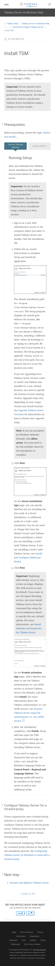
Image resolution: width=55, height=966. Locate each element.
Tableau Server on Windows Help (35, 23)
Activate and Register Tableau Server (29, 882)
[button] (5, 39)
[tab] (15, 146)
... (8, 27)
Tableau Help (12, 23)
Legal (14, 932)
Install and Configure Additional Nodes (28, 557)
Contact (33, 940)
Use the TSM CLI (39, 146)
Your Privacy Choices (32, 944)
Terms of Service (26, 932)
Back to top (28, 894)
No (29, 913)
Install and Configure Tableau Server (28, 27)
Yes (19, 913)
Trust (23, 940)
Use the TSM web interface (15, 146)
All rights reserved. (39, 950)
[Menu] (6, 4)
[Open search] (49, 4)
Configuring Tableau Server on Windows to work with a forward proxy (27, 855)
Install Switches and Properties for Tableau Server (29, 628)
